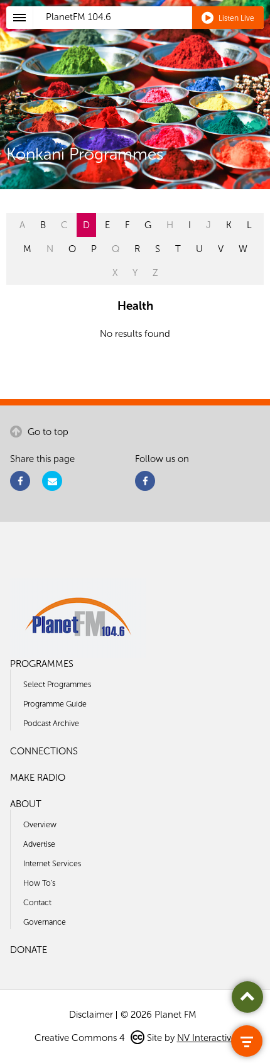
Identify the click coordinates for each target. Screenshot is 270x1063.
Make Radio (37, 777)
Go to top (46, 432)
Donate (28, 950)
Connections (44, 751)
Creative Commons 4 (81, 1038)
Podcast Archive (51, 723)
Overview (40, 824)
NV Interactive (206, 1038)
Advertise (39, 844)
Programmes (41, 663)
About (25, 804)
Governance (44, 922)
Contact (37, 902)
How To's (39, 883)
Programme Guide (55, 703)
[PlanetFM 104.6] (152, 32)
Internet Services (52, 863)
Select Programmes (57, 684)
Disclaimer (91, 1014)
